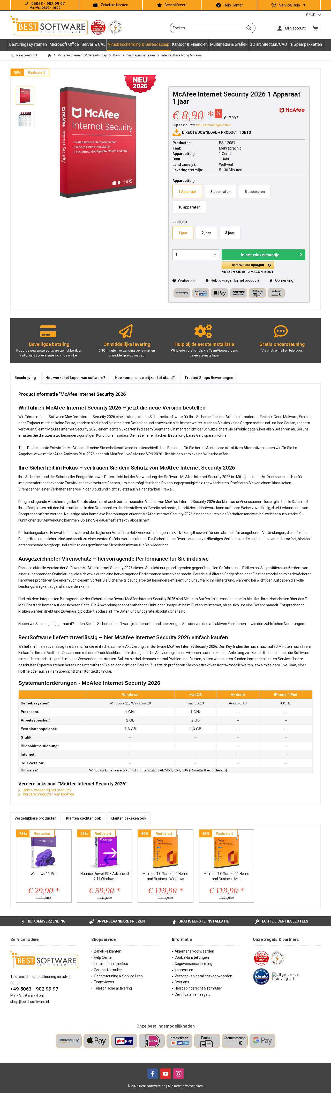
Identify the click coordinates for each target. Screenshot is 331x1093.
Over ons (182, 982)
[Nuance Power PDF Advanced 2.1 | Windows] (105, 850)
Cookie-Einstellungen (192, 957)
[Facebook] (152, 1073)
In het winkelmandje (260, 254)
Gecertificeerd (175, 5)
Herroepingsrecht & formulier (198, 988)
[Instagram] (178, 1073)
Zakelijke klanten (114, 5)
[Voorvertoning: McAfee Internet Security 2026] (25, 96)
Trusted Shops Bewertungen (208, 378)
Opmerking (283, 280)
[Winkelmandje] (315, 28)
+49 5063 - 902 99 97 (34, 989)
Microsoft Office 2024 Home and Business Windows (165, 876)
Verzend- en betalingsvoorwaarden (203, 976)
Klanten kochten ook (83, 818)
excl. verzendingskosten (213, 125)
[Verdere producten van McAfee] (292, 110)
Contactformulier (108, 970)
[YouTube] (165, 1073)
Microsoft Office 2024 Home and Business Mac (226, 876)
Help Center (233, 5)
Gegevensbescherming (193, 964)
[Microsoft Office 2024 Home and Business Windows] (165, 850)
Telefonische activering (113, 988)
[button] (248, 267)
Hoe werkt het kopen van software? (75, 378)
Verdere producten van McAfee (48, 794)
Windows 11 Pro (44, 874)
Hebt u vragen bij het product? (234, 280)
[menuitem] (315, 28)
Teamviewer (104, 982)
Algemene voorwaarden (194, 951)
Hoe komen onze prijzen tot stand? (145, 378)
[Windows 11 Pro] (44, 850)
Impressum (184, 970)
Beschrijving (25, 378)
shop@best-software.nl (29, 1002)
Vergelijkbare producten (35, 818)
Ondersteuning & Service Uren (118, 976)
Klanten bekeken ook (128, 818)
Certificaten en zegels (192, 994)
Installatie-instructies (111, 964)
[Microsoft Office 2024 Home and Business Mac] (226, 850)
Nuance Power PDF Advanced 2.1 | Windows (104, 876)
